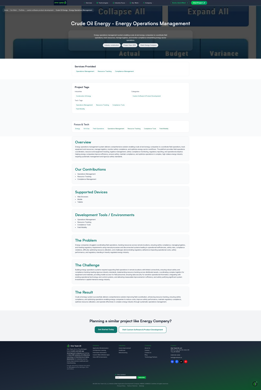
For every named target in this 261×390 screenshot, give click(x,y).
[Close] (144, 167)
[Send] (142, 221)
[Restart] (140, 167)
